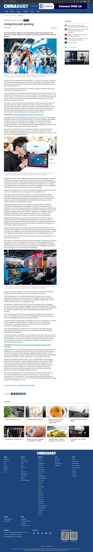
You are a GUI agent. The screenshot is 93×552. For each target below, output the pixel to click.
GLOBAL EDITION (12, 1)
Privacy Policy (19, 536)
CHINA (5, 1)
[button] (85, 63)
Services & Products (13, 532)
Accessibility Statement (9, 536)
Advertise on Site (23, 532)
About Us (6, 532)
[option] (77, 58)
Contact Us (6, 534)
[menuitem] (34, 6)
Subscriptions (13, 534)
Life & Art (13, 15)
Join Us (19, 534)
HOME (6, 11)
